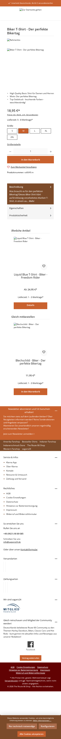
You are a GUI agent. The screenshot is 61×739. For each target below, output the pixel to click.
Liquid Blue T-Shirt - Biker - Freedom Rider (30, 276)
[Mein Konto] (48, 16)
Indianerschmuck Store (14, 445)
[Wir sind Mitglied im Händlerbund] (12, 607)
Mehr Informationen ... (42, 720)
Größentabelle (14, 144)
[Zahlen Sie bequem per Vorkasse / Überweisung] (5, 587)
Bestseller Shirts (29, 441)
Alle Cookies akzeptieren (32, 734)
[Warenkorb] (55, 16)
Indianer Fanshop (48, 441)
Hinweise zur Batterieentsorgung (21, 505)
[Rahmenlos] (30, 40)
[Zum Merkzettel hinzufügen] (43, 266)
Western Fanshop (11, 448)
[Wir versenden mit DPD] (5, 567)
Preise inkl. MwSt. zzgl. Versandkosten (22, 115)
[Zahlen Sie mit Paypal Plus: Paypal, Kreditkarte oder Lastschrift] (7, 587)
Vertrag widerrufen (30, 658)
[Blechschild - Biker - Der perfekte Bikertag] (30, 340)
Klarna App (11, 462)
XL (46, 130)
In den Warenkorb (30, 391)
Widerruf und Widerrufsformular (21, 514)
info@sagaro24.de (12, 542)
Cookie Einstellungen (16, 497)
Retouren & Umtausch (16, 474)
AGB (8, 493)
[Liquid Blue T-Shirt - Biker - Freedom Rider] (30, 254)
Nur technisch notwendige (22, 726)
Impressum (11, 509)
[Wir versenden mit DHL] (3, 567)
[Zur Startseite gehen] (30, 9)
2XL (12, 137)
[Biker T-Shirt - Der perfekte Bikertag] (30, 67)
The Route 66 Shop (36, 445)
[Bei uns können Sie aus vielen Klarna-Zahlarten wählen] (3, 587)
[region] (30, 67)
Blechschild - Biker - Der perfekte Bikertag (31, 362)
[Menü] (5, 16)
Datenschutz (12, 501)
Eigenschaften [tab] (16, 208)
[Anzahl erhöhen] (51, 151)
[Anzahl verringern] (10, 151)
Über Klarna (12, 466)
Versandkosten (11, 680)
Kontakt (9, 470)
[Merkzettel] (41, 16)
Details (30, 305)
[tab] (30, 194)
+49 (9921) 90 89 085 (13, 533)
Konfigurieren (48, 726)
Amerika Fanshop (11, 441)
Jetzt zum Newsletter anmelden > (19, 433)
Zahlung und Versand (16, 478)
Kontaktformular (29, 549)
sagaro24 (26, 448)
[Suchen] (33, 16)
